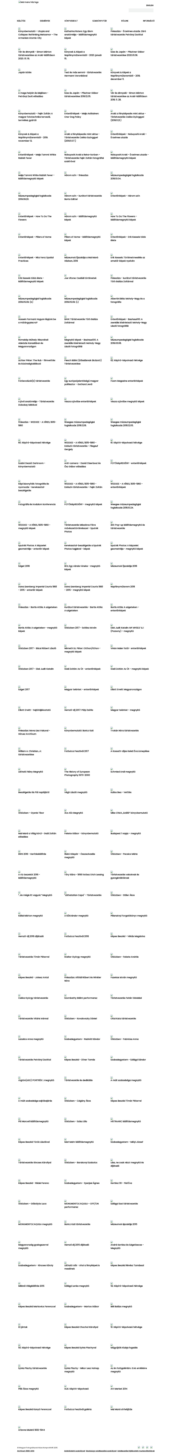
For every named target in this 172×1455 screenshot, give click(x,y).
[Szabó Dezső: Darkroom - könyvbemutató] (39, 456)
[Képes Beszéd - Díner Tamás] (85, 1052)
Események (45, 20)
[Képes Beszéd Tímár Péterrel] (132, 1093)
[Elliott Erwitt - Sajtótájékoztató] (39, 702)
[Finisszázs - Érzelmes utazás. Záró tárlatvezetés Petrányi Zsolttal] (132, 24)
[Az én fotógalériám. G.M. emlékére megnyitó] (132, 1361)
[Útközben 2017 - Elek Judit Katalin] (39, 661)
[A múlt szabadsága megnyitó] (132, 1073)
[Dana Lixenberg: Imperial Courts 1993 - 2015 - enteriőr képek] (39, 579)
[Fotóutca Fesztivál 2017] (85, 744)
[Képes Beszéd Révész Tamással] (132, 1258)
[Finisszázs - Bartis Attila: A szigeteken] (39, 600)
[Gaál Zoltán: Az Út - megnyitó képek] (132, 661)
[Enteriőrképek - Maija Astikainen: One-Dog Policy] (85, 106)
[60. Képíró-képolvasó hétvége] (39, 435)
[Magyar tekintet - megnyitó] (132, 702)
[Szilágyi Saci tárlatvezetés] (132, 1196)
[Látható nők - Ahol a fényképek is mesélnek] (85, 1258)
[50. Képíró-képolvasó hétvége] (39, 1340)
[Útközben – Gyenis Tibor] (39, 805)
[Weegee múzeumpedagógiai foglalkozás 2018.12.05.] (132, 415)
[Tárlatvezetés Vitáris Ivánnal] (39, 1011)
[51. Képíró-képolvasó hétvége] (132, 1320)
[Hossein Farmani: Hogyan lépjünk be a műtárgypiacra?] (39, 312)
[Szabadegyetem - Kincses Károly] (39, 1258)
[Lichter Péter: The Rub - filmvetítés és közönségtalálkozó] (39, 353)
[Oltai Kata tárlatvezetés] (132, 1011)
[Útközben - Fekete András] (132, 949)
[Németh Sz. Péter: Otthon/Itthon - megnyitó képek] (85, 641)
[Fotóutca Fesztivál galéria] (85, 1402)
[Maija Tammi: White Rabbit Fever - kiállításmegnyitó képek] (39, 168)
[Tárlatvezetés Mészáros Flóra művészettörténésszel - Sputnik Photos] (85, 517)
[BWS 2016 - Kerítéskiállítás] (39, 846)
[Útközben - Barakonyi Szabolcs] (85, 1155)
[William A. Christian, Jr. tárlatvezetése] (39, 744)
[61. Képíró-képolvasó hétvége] (132, 435)
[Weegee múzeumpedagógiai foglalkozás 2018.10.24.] (132, 497)
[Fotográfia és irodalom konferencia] (39, 497)
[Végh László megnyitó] (85, 785)
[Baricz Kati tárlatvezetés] (85, 1217)
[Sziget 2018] (39, 559)
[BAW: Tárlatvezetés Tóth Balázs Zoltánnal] (85, 312)
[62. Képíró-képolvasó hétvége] (132, 353)
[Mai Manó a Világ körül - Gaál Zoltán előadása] (39, 826)
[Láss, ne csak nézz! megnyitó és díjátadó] (132, 1155)
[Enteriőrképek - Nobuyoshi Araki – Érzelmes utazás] (132, 127)
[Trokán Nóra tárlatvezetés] (132, 723)
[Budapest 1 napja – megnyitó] (132, 826)
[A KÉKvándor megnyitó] (85, 908)
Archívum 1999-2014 (25, 1451)
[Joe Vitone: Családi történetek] (85, 271)
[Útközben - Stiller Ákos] (132, 888)
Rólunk (124, 20)
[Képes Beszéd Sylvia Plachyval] (85, 1340)
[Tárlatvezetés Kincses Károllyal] (39, 1155)
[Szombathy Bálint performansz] (85, 990)
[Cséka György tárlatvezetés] (39, 990)
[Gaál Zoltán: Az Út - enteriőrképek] (85, 661)
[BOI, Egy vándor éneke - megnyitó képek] (85, 559)
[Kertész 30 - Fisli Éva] (132, 1176)
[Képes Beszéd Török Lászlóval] (39, 1134)
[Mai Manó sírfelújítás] (132, 1402)
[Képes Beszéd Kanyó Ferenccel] (39, 1402)
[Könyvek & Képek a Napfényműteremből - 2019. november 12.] (39, 127)
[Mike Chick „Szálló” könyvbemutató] (132, 805)
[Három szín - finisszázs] (85, 168)
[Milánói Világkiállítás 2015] (39, 1278)
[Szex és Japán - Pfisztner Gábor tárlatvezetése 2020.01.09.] (132, 44)
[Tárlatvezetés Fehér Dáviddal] (132, 990)
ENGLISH (149, 5)
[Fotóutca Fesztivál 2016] (85, 929)
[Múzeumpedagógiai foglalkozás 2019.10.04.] (132, 168)
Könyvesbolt (71, 20)
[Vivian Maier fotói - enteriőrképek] (132, 641)
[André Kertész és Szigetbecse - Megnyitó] (132, 1237)
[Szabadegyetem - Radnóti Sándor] (85, 1032)
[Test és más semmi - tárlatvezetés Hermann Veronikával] (85, 65)
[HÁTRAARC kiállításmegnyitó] (132, 1114)
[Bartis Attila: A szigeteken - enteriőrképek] (132, 600)
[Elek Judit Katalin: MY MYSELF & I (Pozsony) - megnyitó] (132, 620)
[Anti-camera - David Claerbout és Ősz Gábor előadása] (85, 456)
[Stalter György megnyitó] (85, 949)
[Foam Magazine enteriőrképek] (132, 373)
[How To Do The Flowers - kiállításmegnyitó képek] (132, 209)
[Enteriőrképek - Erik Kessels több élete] (132, 229)
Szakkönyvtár (99, 20)
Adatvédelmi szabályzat (74, 1451)
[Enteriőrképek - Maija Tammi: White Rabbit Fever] (39, 147)
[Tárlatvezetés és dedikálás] (85, 1073)
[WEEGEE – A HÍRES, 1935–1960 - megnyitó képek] (39, 517)
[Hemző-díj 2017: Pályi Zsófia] (85, 702)
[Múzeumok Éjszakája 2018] (132, 559)
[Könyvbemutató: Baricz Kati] (85, 723)
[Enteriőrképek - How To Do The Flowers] (39, 209)
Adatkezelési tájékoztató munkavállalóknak (136, 1451)
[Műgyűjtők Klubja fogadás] (132, 1340)
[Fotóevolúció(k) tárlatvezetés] (39, 373)
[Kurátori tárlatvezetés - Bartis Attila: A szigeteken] (85, 600)
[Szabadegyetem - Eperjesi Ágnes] (85, 1176)
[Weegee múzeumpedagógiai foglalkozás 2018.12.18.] (85, 415)
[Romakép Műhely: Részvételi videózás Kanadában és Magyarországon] (39, 332)
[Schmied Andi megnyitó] (132, 764)
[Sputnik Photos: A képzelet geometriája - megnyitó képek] (132, 538)
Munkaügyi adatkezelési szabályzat (101, 1451)
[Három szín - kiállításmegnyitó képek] (85, 209)
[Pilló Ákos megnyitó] (39, 1381)
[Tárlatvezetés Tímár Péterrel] (39, 949)
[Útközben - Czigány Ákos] (85, 1093)
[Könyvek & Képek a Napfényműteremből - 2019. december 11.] (132, 65)
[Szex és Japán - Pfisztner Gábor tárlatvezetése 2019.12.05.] (85, 85)
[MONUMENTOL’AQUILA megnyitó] (39, 1217)
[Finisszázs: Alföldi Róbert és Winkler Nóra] (85, 970)
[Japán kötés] (39, 65)
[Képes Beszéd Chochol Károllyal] (85, 1320)
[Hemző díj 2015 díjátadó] (85, 1237)
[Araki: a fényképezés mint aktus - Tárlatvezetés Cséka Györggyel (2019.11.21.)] (132, 106)
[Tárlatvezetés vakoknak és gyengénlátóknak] (132, 867)
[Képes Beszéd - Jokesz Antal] (39, 970)
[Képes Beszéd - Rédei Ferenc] (39, 1176)
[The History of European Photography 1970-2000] (85, 764)
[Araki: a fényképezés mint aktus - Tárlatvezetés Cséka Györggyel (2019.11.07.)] (85, 127)
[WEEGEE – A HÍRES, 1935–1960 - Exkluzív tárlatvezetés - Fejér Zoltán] (85, 476)
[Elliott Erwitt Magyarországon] (132, 682)
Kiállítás (21, 20)
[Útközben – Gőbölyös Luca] (39, 1196)
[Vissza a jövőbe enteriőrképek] (85, 394)
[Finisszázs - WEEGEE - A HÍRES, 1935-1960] (39, 415)
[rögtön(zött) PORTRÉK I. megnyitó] (39, 1073)
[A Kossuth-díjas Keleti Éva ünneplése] (132, 744)
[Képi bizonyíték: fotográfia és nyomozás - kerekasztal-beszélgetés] (39, 476)
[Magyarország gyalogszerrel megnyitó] (39, 1237)
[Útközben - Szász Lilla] (85, 1114)
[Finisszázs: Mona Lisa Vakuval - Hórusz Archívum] (39, 723)
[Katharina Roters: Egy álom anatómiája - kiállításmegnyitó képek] (85, 24)
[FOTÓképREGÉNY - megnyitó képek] (85, 497)
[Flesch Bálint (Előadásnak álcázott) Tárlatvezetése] (85, 353)
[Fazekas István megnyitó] (132, 970)
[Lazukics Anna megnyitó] (39, 1032)
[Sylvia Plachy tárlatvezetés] (39, 1361)
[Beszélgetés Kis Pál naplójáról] (39, 785)
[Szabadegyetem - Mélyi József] (132, 1134)
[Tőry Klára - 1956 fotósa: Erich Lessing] (85, 867)
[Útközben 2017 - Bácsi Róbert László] (39, 641)
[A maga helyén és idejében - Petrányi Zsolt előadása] (39, 85)
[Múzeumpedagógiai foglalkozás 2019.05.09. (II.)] (39, 291)
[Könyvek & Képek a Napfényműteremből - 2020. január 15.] (85, 44)
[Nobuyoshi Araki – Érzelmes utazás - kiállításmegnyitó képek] (132, 147)
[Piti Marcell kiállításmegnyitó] (39, 1114)
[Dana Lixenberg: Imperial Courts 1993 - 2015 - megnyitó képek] (85, 579)
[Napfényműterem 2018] (132, 579)
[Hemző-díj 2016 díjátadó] (39, 929)
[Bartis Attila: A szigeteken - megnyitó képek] (39, 620)
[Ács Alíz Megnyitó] (85, 805)
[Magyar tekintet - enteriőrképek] (85, 682)
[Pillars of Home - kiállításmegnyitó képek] (85, 229)
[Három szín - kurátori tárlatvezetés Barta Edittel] (85, 188)
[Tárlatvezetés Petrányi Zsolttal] (39, 1052)
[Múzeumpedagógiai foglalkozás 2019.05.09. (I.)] (85, 291)
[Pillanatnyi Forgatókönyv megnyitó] (132, 908)
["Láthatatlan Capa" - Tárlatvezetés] (85, 888)
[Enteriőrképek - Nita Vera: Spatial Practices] (39, 250)
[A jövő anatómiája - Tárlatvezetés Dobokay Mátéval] (39, 394)
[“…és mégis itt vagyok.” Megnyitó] (39, 888)
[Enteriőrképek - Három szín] (132, 188)
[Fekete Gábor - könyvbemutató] (85, 826)
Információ (149, 20)
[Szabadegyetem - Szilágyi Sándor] (132, 1052)
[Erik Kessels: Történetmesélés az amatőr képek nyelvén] (132, 250)
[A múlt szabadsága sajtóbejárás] (39, 1093)
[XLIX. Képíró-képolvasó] (85, 1381)
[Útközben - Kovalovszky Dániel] (85, 1011)
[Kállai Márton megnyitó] (39, 908)
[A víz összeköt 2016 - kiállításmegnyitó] (39, 867)
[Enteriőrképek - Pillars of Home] (39, 229)
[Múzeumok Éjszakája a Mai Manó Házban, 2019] (85, 250)
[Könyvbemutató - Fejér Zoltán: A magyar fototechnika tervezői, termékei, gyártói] (39, 106)
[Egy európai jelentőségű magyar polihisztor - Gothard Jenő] (85, 373)
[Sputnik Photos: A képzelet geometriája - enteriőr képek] (39, 538)
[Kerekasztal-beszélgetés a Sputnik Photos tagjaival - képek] (85, 538)
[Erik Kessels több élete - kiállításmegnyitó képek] (39, 271)
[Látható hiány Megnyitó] (39, 764)
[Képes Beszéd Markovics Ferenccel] (39, 1299)
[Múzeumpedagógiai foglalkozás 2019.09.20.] (39, 188)
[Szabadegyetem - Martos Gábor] (85, 1299)
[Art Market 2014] (132, 1381)
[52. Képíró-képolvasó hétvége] (132, 1278)
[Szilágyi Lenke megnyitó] (85, 1278)
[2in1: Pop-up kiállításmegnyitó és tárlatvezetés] (132, 517)
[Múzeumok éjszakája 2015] (132, 1217)
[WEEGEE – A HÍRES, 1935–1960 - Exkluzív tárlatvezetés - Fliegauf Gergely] (85, 435)
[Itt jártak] (39, 1320)
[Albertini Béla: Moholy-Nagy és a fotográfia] (132, 291)
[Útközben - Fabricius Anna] (132, 1032)
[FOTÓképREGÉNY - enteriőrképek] (132, 456)
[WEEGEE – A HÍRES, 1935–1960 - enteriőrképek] (132, 476)
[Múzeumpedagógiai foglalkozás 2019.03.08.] (132, 332)
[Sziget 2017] (39, 682)
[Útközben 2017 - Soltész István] (85, 620)
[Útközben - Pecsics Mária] (132, 846)
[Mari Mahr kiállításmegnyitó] (85, 1134)
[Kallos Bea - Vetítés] (132, 785)
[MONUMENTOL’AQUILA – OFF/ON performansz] (85, 1196)
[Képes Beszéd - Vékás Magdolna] (132, 929)
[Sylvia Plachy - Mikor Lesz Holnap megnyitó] (85, 1361)
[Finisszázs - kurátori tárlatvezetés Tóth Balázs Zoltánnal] (132, 271)
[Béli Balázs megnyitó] (132, 1299)
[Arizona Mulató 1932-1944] (39, 1422)
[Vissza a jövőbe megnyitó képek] (132, 394)
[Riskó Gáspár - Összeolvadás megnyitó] (85, 846)
